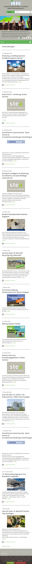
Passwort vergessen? (11, 13)
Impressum (4, 553)
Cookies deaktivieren (21, 563)
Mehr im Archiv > (6, 546)
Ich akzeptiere (10, 563)
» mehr (28, 36)
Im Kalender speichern (9, 85)
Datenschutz (20, 561)
